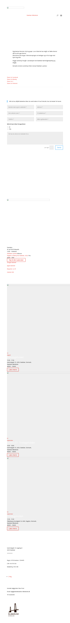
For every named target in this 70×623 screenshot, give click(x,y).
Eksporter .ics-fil (11, 269)
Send (59, 147)
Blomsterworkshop (14, 159)
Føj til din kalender (16, 260)
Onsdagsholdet (15, 516)
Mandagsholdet (15, 357)
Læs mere (13, 369)
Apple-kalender (11, 265)
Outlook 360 (10, 272)
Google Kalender (11, 262)
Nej (10, 129)
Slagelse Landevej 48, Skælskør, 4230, (17, 255)
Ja (9, 127)
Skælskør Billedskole (32, 15)
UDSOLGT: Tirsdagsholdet (21, 442)
